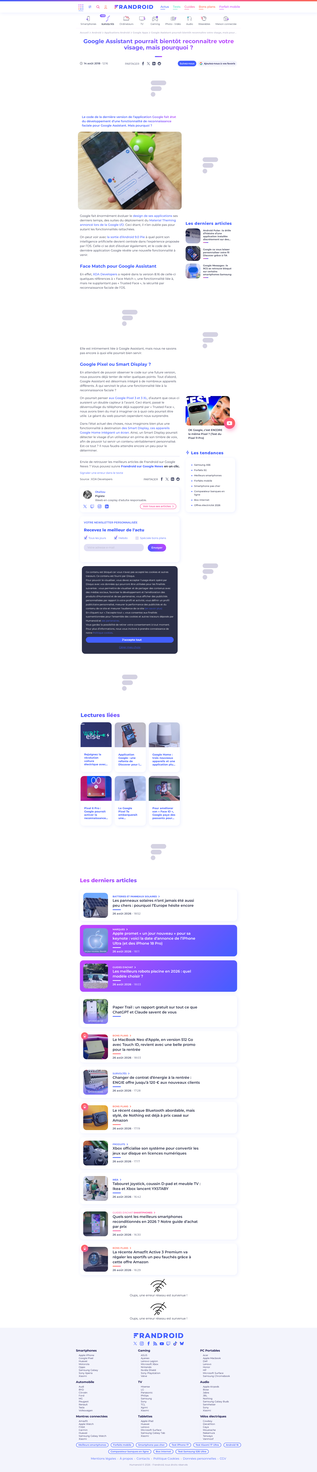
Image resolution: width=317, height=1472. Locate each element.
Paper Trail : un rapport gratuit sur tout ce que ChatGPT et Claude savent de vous (155, 1009)
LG (142, 1389)
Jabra (206, 1392)
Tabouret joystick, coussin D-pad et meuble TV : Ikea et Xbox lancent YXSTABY (156, 1186)
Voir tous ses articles (157, 506)
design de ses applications (152, 216)
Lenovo (207, 1364)
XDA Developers (105, 274)
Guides (189, 7)
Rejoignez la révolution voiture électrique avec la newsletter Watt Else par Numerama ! (95, 759)
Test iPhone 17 (180, 1444)
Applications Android (117, 32)
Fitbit (82, 1427)
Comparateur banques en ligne (130, 1451)
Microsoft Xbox (149, 1364)
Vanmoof (208, 1438)
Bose (206, 1389)
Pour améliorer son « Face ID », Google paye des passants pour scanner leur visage (163, 813)
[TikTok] (175, 1343)
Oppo (82, 1367)
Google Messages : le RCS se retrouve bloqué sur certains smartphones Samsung (217, 270)
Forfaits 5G (200, 470)
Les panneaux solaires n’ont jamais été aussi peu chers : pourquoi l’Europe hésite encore (153, 903)
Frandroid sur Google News (142, 466)
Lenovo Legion (149, 1361)
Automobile (85, 1382)
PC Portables (210, 1350)
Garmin (83, 1429)
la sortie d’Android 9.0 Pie (126, 237)
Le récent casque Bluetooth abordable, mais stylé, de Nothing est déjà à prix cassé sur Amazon (154, 1115)
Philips (145, 1395)
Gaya (206, 1427)
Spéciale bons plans (152, 538)
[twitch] (92, 506)
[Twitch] (168, 1343)
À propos (126, 1458)
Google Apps (140, 32)
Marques (119, 929)
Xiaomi (83, 1376)
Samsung (146, 1398)
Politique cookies (103, 632)
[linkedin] (107, 506)
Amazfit (83, 1421)
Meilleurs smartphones (208, 475)
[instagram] (99, 506)
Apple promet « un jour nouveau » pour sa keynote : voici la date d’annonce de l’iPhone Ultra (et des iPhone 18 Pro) (154, 938)
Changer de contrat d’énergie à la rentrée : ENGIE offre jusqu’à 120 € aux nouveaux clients (156, 1080)
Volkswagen (86, 1410)
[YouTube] (161, 1343)
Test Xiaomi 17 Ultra (207, 1444)
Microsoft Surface (213, 1373)
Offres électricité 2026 (207, 505)
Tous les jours (97, 538)
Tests (176, 7)
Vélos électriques (213, 1416)
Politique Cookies (166, 1458)
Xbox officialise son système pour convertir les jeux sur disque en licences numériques (155, 1151)
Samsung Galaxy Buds (216, 1401)
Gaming (144, 1350)
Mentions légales (103, 1458)
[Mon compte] (105, 7)
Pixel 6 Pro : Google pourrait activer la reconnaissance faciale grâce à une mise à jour (95, 813)
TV (140, 1382)
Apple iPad (147, 1421)
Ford (81, 1395)
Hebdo (123, 538)
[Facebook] (148, 1343)
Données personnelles (199, 1458)
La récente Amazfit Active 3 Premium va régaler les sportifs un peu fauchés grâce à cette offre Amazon (152, 1257)
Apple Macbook (212, 1358)
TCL (143, 1404)
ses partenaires (110, 620)
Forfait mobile (229, 7)
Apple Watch (86, 1424)
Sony (144, 1401)
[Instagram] (141, 1343)
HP (204, 1370)
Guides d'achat (123, 967)
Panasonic (147, 1392)
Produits (119, 1144)
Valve (144, 1376)
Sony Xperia (85, 1373)
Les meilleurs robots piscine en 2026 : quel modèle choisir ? (152, 974)
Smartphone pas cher (207, 486)
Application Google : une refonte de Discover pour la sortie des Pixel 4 (129, 759)
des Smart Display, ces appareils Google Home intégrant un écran (125, 430)
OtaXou (100, 491)
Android (96, 32)
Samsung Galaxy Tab (153, 1432)
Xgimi (144, 1407)
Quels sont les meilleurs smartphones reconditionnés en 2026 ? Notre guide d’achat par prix (155, 1221)
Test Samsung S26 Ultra (192, 1451)
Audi (81, 1386)
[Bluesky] (181, 1343)
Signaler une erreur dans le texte (101, 472)
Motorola (84, 1364)
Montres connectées (92, 1416)
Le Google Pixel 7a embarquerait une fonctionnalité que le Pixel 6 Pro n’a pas (128, 813)
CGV (223, 1458)
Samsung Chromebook (216, 1376)
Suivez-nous (187, 63)
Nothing (207, 1398)
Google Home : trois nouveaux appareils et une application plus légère (163, 759)
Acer (205, 1355)
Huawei (83, 1361)
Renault (83, 1404)
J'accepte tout (132, 639)
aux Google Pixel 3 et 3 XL (128, 398)
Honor (206, 1367)
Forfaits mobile (203, 480)
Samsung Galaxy (88, 1370)
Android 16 (232, 1444)
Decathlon (209, 1424)
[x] (85, 506)
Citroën (83, 1392)
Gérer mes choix (130, 647)
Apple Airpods (211, 1386)
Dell (205, 1361)
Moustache (209, 1429)
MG (81, 1398)
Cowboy (207, 1421)
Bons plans (207, 7)
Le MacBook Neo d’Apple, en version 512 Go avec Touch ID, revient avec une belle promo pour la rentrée (154, 1044)
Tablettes (145, 1416)
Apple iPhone (86, 1355)
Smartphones (86, 1350)
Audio (204, 1382)
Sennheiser (209, 1404)
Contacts (143, 1458)
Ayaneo (145, 1358)
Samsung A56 (202, 464)
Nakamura (209, 1432)
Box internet (201, 499)
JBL (205, 1395)
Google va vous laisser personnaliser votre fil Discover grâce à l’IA (216, 252)
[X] (135, 1343)
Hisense (145, 1386)
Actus (164, 7)
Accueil (84, 32)
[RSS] (155, 1343)
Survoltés (120, 1073)
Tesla (81, 1407)
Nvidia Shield (148, 1370)
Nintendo (146, 1367)
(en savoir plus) (153, 608)
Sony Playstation (150, 1373)
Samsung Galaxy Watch (92, 1435)
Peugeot (84, 1401)
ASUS (144, 1355)
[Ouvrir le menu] (81, 7)
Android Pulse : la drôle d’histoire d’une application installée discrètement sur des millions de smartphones (218, 236)
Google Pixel (86, 1358)
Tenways (208, 1435)
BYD (81, 1389)
